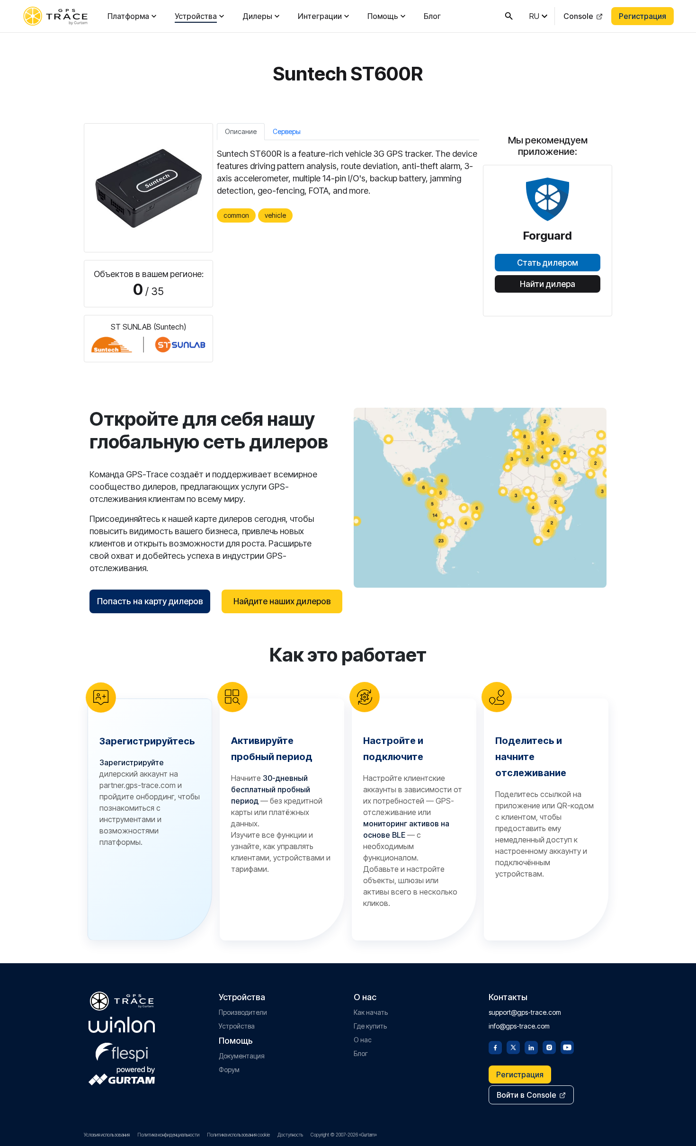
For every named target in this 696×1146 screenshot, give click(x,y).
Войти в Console (526, 1095)
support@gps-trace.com (525, 1012)
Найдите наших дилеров (282, 601)
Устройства (196, 16)
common (236, 215)
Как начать (371, 1012)
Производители (243, 1012)
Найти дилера (547, 284)
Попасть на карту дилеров (150, 601)
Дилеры (257, 16)
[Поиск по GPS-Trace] (509, 16)
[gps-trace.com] (55, 16)
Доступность (290, 1134)
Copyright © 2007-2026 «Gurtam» (344, 1134)
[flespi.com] (122, 1050)
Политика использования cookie (238, 1134)
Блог (432, 16)
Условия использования (107, 1134)
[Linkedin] (531, 1046)
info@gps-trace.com (519, 1026)
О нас (363, 1040)
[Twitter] (513, 1046)
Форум (229, 1069)
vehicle (275, 215)
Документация (242, 1056)
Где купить (370, 1026)
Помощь (382, 16)
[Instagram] (549, 1046)
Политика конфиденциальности (168, 1134)
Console (578, 16)
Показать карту (480, 497)
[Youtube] (567, 1046)
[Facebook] (495, 1046)
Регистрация (642, 16)
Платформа (128, 16)
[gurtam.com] (122, 1024)
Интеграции (320, 16)
